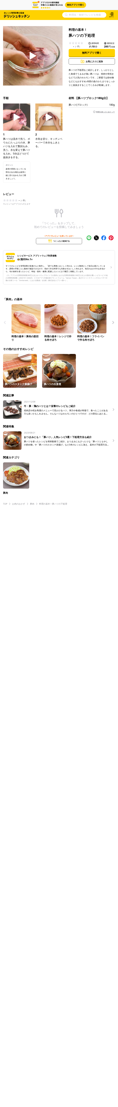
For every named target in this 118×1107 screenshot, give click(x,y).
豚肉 (32, 503)
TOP (5, 503)
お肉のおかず (18, 503)
